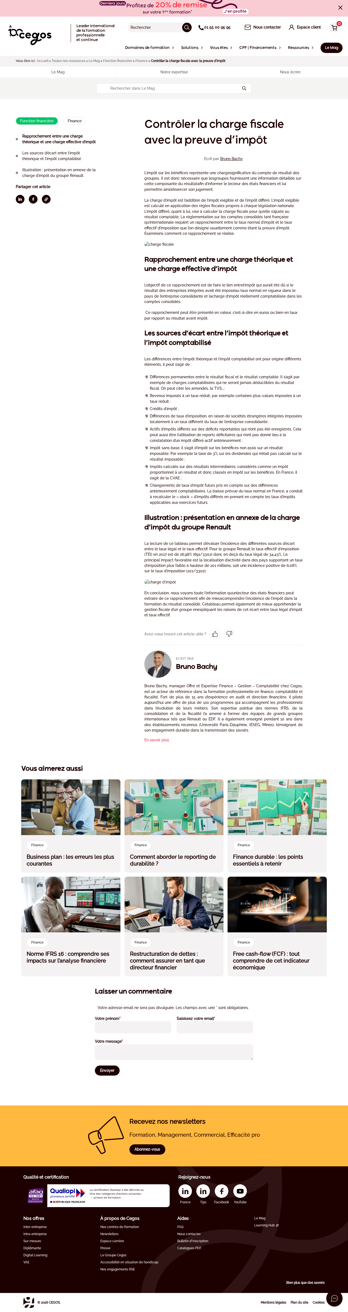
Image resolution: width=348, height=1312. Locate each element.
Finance (141, 61)
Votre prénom (115, 1018)
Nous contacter (189, 1234)
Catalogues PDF (189, 1248)
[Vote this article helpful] (215, 634)
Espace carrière (112, 1241)
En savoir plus (156, 740)
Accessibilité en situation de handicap (129, 1262)
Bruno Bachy (231, 159)
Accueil (42, 61)
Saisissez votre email (203, 1018)
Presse (105, 1248)
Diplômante (32, 1248)
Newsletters (109, 1234)
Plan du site (299, 1302)
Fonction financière (117, 61)
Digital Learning (35, 1255)
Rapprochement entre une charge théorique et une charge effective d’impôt (59, 139)
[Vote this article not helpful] (229, 634)
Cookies (319, 1302)
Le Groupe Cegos (113, 1255)
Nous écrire (290, 72)
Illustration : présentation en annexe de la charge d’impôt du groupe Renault (59, 173)
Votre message (116, 1041)
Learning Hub (264, 1225)
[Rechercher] (187, 27)
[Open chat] (334, 1298)
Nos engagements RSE (117, 1269)
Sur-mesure (32, 1241)
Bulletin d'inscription (192, 1241)
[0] (333, 28)
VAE (26, 1262)
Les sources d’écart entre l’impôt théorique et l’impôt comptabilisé (51, 156)
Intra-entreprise (35, 1234)
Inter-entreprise (35, 1227)
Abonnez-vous (147, 1149)
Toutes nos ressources (68, 61)
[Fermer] (340, 7)
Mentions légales (273, 1302)
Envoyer (107, 1070)
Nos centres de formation (119, 1227)
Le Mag (94, 61)
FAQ (180, 1227)
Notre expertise (174, 72)
